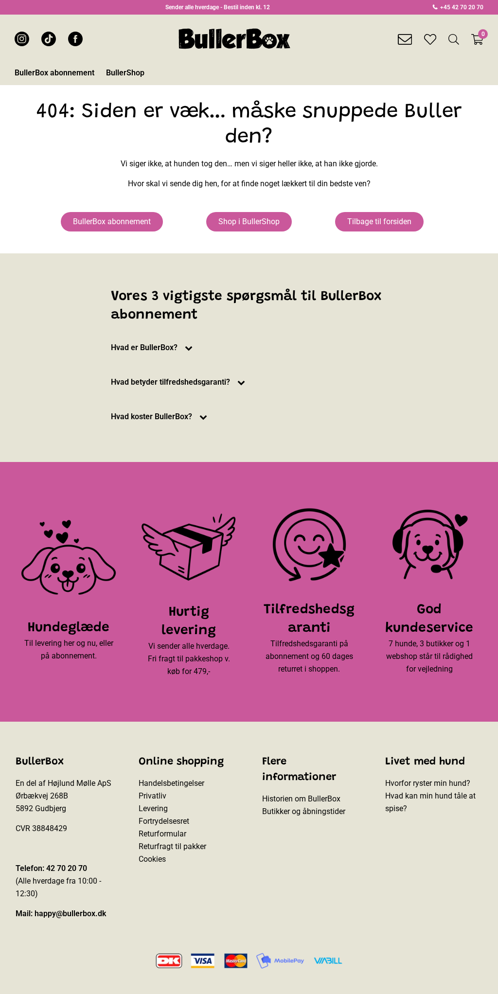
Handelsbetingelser (171, 783)
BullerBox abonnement (112, 221)
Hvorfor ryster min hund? (427, 783)
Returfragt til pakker (172, 846)
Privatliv (152, 795)
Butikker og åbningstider (303, 811)
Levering (153, 808)
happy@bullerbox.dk (70, 913)
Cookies (152, 859)
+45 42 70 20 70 (461, 7)
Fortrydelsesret (164, 821)
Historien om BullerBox (301, 798)
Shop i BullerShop (249, 221)
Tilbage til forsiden (379, 221)
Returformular (162, 833)
